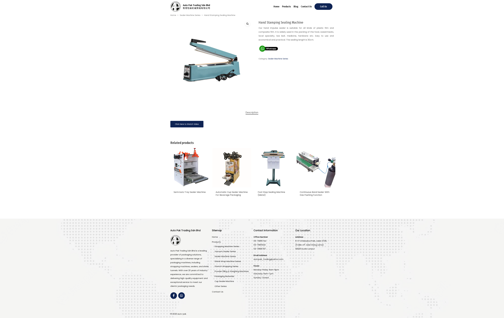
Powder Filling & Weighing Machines (232, 271)
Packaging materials (224, 276)
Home (276, 6)
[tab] (252, 112)
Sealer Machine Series (190, 15)
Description (252, 112)
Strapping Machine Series (227, 246)
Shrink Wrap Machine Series (228, 261)
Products (286, 6)
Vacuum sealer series (225, 251)
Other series (221, 286)
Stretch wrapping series (226, 266)
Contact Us (306, 6)
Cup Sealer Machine (224, 281)
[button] (247, 23)
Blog (296, 6)
